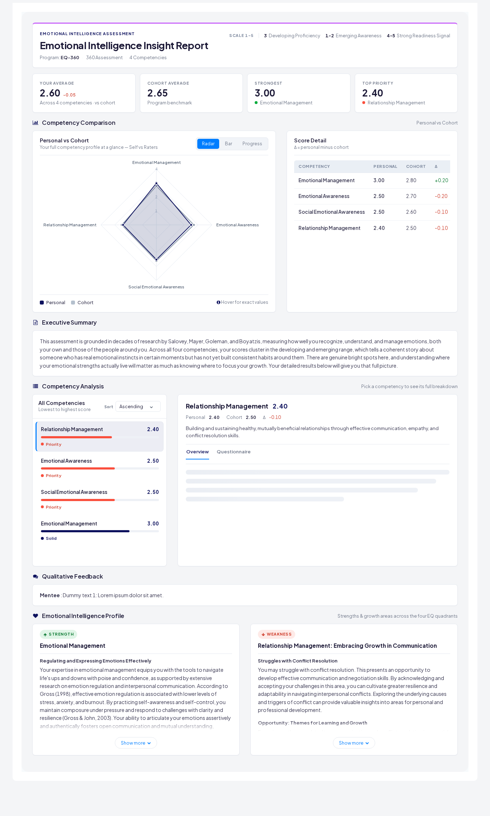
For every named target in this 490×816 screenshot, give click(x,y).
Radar (208, 143)
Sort (108, 406)
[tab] (100, 436)
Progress (252, 143)
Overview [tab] (197, 451)
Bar (228, 143)
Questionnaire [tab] (234, 451)
